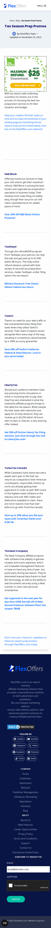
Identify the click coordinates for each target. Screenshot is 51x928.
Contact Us (25, 847)
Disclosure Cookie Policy (25, 852)
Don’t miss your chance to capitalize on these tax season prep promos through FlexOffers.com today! (25, 641)
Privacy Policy (25, 834)
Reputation (25, 801)
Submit (16, 899)
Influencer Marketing (25, 796)
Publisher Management (25, 792)
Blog (18, 20)
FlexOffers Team (28, 33)
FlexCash (25, 787)
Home (11, 20)
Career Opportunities (25, 829)
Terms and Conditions (25, 838)
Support (25, 843)
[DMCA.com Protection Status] (25, 727)
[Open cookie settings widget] (4, 923)
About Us (25, 820)
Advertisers (25, 783)
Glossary (25, 806)
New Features (25, 824)
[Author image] (14, 34)
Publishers (25, 778)
